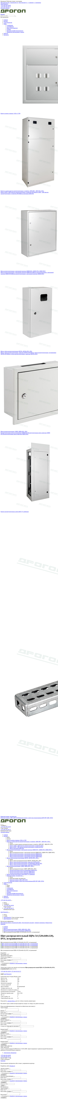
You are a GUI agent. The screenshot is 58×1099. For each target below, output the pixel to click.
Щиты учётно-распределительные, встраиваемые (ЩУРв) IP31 (26, 863)
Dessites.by (12, 1066)
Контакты (6, 34)
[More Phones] (11, 900)
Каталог (6, 21)
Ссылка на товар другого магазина (10, 1026)
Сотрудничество (8, 22)
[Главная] (13, 822)
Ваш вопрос (4, 1094)
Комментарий (4, 1029)
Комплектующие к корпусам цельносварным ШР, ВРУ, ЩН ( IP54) (36, 817)
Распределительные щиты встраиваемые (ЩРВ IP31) (14, 432)
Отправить (3, 964)
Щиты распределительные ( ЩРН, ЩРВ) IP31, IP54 (14, 431)
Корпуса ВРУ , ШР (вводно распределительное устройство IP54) (26, 847)
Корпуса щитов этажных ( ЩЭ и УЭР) (10, 113)
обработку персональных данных (18, 963)
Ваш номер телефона (6, 960)
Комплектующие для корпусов (8, 816)
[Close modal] (11, 957)
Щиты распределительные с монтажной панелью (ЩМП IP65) (28, 273)
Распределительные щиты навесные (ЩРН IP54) (15, 434)
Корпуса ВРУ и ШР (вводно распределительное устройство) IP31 (17, 192)
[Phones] (1, 824)
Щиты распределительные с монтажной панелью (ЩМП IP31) (17, 272)
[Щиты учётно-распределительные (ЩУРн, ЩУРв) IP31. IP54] (38, 858)
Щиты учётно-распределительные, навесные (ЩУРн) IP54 (22, 354)
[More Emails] (9, 912)
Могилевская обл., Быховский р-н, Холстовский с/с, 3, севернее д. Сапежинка (21, 2)
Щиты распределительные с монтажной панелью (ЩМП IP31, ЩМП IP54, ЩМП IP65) (23, 271)
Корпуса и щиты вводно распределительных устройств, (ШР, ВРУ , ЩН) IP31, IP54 (22, 191)
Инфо (5, 24)
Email (2, 961)
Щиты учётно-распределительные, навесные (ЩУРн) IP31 (16, 352)
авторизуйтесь (11, 1001)
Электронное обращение (10, 1052)
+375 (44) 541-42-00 (6, 826)
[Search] (2, 824)
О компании (10, 25)
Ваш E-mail (3, 1015)
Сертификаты (10, 26)
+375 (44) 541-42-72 (6, 829)
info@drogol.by (4, 4)
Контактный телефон (6, 1013)
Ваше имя (4, 958)
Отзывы (9, 29)
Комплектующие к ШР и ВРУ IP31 (10, 817)
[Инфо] (7, 884)
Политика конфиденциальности (15, 30)
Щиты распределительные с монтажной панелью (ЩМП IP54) (26, 855)
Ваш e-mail (3, 1024)
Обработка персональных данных (15, 32)
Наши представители (12, 28)
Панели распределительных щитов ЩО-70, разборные (15, 511)
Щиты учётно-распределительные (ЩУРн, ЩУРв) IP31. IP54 (16, 351)
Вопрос (3, 1010)
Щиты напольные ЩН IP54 (27, 193)
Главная (6, 19)
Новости (6, 33)
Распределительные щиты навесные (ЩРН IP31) (22, 871)
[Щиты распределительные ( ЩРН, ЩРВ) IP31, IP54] (33, 866)
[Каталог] (8, 836)
